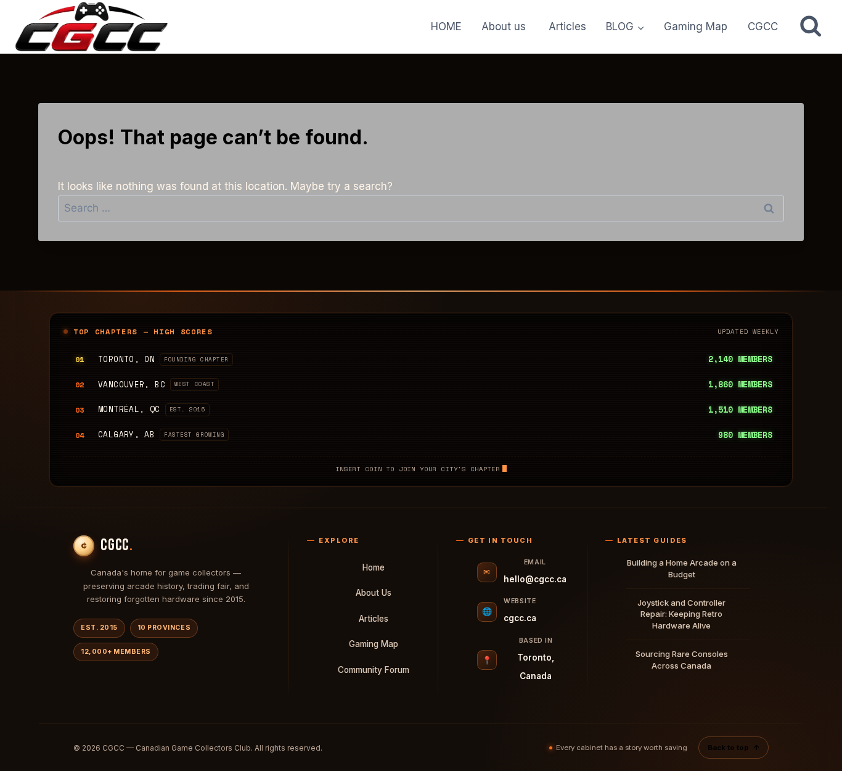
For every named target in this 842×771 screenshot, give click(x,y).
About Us (373, 593)
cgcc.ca (520, 618)
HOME (446, 26)
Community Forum (373, 670)
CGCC (763, 26)
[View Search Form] (810, 26)
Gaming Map (695, 26)
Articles (567, 26)
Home (373, 567)
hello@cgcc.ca (535, 579)
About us (505, 26)
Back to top (733, 747)
